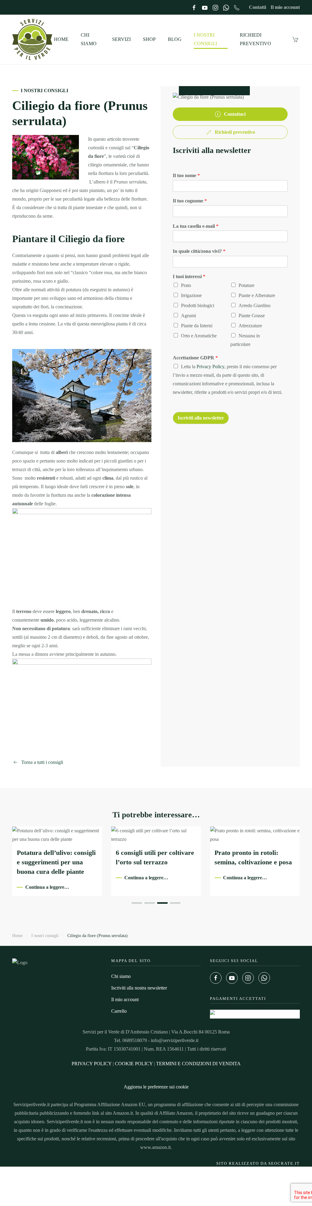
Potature (246, 285)
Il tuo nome (186, 175)
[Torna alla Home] (33, 39)
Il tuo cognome (190, 200)
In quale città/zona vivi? (199, 251)
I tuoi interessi (189, 276)
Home (61, 39)
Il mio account (285, 7)
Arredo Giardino (255, 305)
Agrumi (188, 315)
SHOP (149, 39)
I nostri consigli (205, 39)
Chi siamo (89, 39)
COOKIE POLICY (134, 1063)
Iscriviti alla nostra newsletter (139, 987)
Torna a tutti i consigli (42, 762)
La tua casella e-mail (195, 226)
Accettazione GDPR (195, 357)
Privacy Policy (210, 366)
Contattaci (235, 114)
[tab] (137, 903)
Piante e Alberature (257, 295)
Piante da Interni (196, 325)
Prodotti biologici (197, 305)
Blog (175, 39)
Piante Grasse (252, 315)
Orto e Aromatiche (199, 335)
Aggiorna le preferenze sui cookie (156, 1086)
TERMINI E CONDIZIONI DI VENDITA (198, 1063)
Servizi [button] (121, 39)
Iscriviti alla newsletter (201, 417)
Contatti (257, 7)
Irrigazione (191, 295)
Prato (186, 285)
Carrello (119, 1011)
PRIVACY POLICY (92, 1063)
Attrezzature (250, 325)
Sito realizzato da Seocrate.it (258, 1163)
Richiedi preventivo (255, 39)
